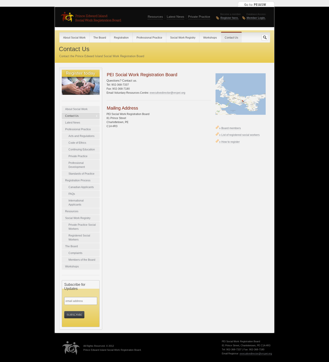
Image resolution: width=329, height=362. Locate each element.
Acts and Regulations (81, 136)
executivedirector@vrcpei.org (167, 92)
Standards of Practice (81, 173)
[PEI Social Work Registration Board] (90, 18)
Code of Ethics (77, 142)
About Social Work (76, 109)
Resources (155, 16)
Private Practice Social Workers (82, 226)
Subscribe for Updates (74, 286)
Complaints (75, 253)
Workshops (72, 266)
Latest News (175, 16)
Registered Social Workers (79, 237)
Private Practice (199, 16)
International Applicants (76, 202)
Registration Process (77, 180)
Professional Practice (78, 129)
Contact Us (72, 115)
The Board (71, 246)
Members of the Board (81, 259)
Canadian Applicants (81, 187)
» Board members (230, 128)
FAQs (71, 193)
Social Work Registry (77, 218)
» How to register (229, 141)
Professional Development (76, 165)
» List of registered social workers (239, 135)
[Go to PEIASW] (255, 4)
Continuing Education (81, 149)
